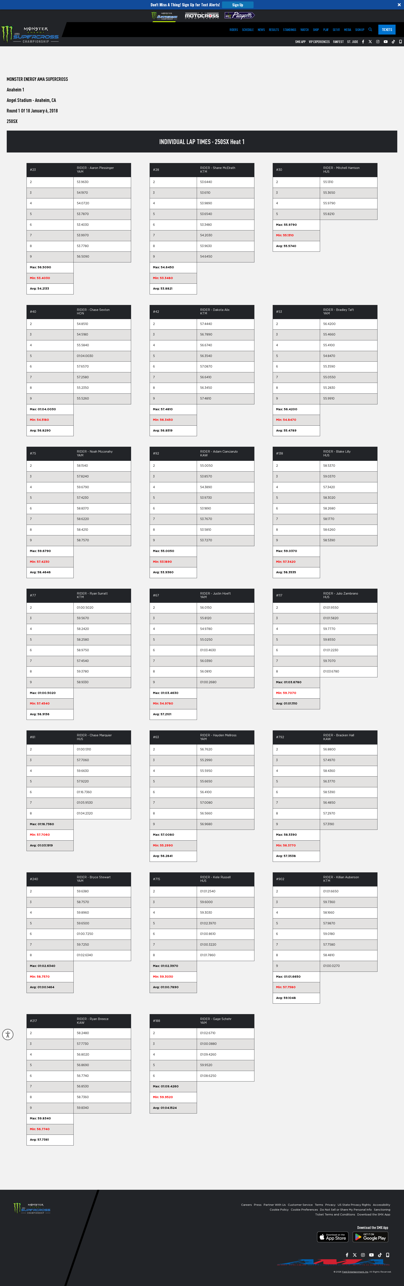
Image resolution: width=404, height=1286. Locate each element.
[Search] (370, 29)
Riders (234, 30)
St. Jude (352, 42)
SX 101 (336, 30)
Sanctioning (382, 1209)
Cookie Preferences (304, 1209)
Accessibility (381, 1205)
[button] (202, 4)
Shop (316, 30)
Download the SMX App (373, 1214)
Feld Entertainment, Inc (355, 1272)
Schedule (248, 30)
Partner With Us (275, 1205)
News (261, 30)
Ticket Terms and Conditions (335, 1214)
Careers (246, 1205)
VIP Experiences (319, 42)
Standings (289, 30)
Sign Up (237, 4)
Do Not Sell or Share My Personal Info (346, 1209)
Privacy (330, 1205)
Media (347, 30)
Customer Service (300, 1205)
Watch (304, 30)
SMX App (300, 42)
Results (274, 30)
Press (258, 1205)
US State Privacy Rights (354, 1205)
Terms (319, 1205)
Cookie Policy (279, 1209)
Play (325, 30)
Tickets (387, 29)
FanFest (338, 42)
